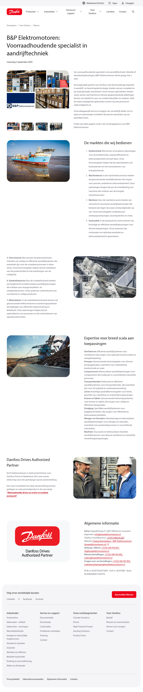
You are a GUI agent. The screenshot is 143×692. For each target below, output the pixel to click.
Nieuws (37, 25)
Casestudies (45, 626)
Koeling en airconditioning (19, 661)
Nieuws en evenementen (118, 622)
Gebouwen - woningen (17, 626)
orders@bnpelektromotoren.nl (98, 557)
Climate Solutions (81, 617)
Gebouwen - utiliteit (16, 622)
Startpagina (11, 25)
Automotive (12, 617)
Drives (76, 622)
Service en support (49, 613)
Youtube (39, 599)
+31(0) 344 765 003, (122, 561)
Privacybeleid (13, 679)
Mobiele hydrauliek (16, 656)
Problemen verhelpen (50, 631)
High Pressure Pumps (83, 626)
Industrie (11, 647)
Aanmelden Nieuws (124, 594)
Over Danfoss (25, 25)
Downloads (45, 622)
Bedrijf (109, 617)
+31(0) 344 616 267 (115, 537)
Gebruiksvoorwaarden (33, 679)
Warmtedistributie (15, 631)
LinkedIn (11, 599)
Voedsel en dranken (16, 643)
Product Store (79, 635)
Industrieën (13, 613)
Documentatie (46, 617)
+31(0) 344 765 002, (114, 554)
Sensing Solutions (81, 631)
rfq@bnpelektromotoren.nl (96, 551)
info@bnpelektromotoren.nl (108, 534)
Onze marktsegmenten (85, 613)
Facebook (27, 599)
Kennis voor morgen (115, 626)
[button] (112, 3)
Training (44, 635)
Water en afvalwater (16, 665)
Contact (43, 639)
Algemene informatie (57, 679)
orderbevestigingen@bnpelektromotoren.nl (104, 564)
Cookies (74, 679)
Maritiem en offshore (16, 652)
